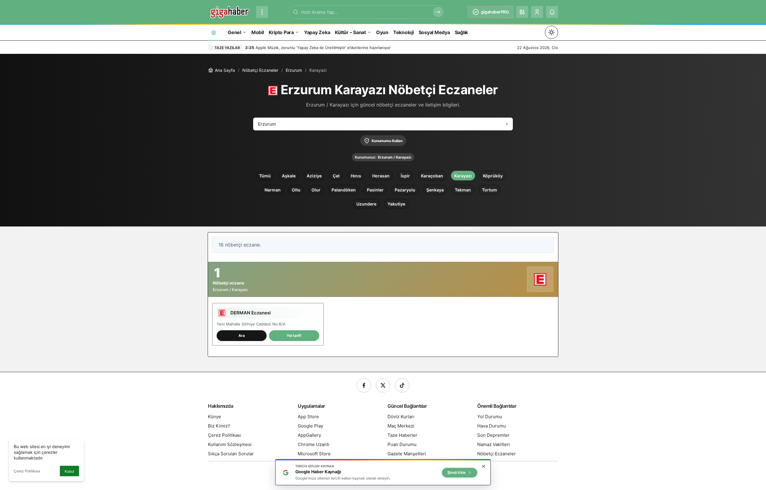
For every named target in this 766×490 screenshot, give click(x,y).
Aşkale (289, 175)
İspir (405, 175)
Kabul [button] (69, 471)
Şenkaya (435, 189)
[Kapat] (483, 466)
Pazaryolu (405, 189)
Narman (273, 189)
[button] (522, 12)
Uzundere (366, 203)
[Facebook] (364, 385)
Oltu (296, 189)
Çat (336, 175)
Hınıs (356, 175)
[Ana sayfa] (213, 32)
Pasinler (375, 189)
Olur (315, 189)
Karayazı (463, 175)
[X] (383, 385)
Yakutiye (396, 203)
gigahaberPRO (495, 11)
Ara (241, 335)
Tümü (265, 175)
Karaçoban (432, 175)
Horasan (381, 175)
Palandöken (344, 189)
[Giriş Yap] (537, 12)
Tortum (489, 189)
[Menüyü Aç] (262, 12)
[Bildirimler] (552, 12)
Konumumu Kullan (387, 141)
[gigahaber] (229, 11)
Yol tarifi (294, 335)
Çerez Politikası (27, 471)
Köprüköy (493, 175)
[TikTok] (402, 385)
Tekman (463, 189)
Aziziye (314, 175)
